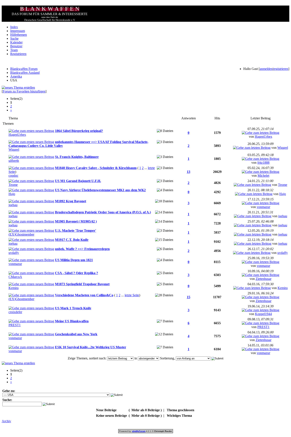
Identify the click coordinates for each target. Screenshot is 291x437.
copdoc (13, 175)
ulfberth (14, 160)
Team (14, 50)
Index (14, 27)
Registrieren (18, 54)
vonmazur (263, 207)
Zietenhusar (263, 279)
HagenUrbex (17, 134)
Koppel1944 (263, 314)
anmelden (266, 69)
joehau (13, 205)
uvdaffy (14, 253)
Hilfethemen (18, 34)
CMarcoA (15, 277)
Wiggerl (14, 149)
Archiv (6, 421)
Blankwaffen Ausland (25, 72)
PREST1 (15, 325)
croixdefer (15, 312)
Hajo (12, 194)
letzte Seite (132, 295)
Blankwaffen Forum (23, 69)
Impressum (17, 31)
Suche (14, 38)
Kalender (16, 42)
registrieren (280, 69)
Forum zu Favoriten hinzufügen (24, 91)
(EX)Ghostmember (21, 234)
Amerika (16, 76)
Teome (13, 185)
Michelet (263, 175)
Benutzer (16, 46)
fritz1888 (263, 162)
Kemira (14, 288)
